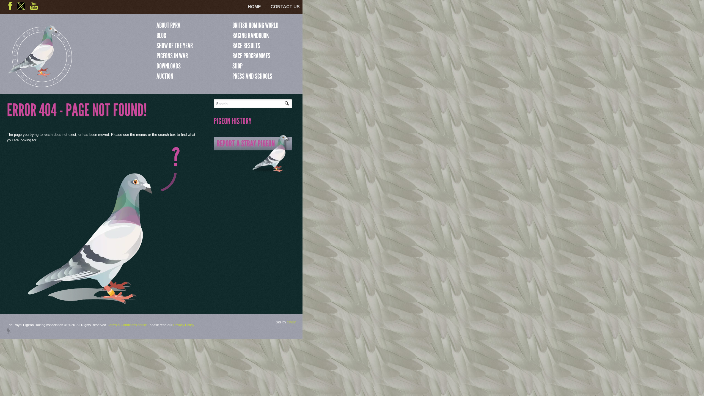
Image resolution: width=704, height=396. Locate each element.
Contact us (285, 6)
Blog (161, 35)
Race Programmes (251, 55)
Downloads (168, 66)
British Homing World (255, 25)
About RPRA (168, 25)
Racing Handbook (250, 35)
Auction (164, 76)
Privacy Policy (183, 325)
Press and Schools (252, 76)
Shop (237, 66)
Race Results (246, 45)
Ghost (291, 322)
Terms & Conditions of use (127, 325)
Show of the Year (174, 45)
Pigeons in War (172, 55)
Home (254, 6)
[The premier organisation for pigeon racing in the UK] (40, 85)
